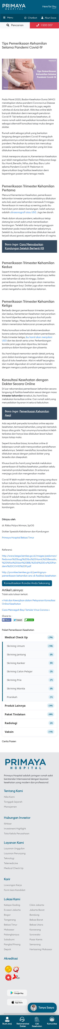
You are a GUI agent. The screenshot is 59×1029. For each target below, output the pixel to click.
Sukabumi (9, 939)
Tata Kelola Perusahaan (16, 833)
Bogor (7, 915)
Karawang (35, 930)
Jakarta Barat (37, 910)
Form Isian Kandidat (14, 890)
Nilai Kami (9, 797)
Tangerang (10, 920)
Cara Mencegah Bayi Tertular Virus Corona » (25, 610)
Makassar (9, 930)
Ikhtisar (8, 824)
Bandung (34, 915)
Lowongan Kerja (13, 885)
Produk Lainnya (15, 705)
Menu (10, 18)
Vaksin (9, 732)
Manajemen (10, 807)
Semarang (35, 944)
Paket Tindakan (15, 714)
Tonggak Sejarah (13, 802)
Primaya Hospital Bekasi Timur (18, 538)
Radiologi (11, 723)
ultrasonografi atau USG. (23, 212)
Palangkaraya (11, 935)
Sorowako (35, 935)
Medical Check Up (16, 637)
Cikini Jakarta (37, 905)
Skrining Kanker (16, 663)
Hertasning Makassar (41, 949)
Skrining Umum (16, 645)
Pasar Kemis (36, 939)
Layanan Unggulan (14, 848)
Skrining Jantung (16, 654)
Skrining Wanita (16, 688)
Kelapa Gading (12, 905)
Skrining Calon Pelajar (19, 671)
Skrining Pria (14, 680)
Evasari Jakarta (12, 910)
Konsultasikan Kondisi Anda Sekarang (27, 583)
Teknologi (9, 858)
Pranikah (12, 697)
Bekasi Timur (10, 925)
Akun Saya (49, 18)
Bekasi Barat (36, 920)
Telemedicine (11, 863)
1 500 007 (45, 25)
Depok (7, 949)
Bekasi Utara (36, 925)
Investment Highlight (15, 829)
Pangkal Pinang (12, 944)
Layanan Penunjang (15, 853)
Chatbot (31, 18)
